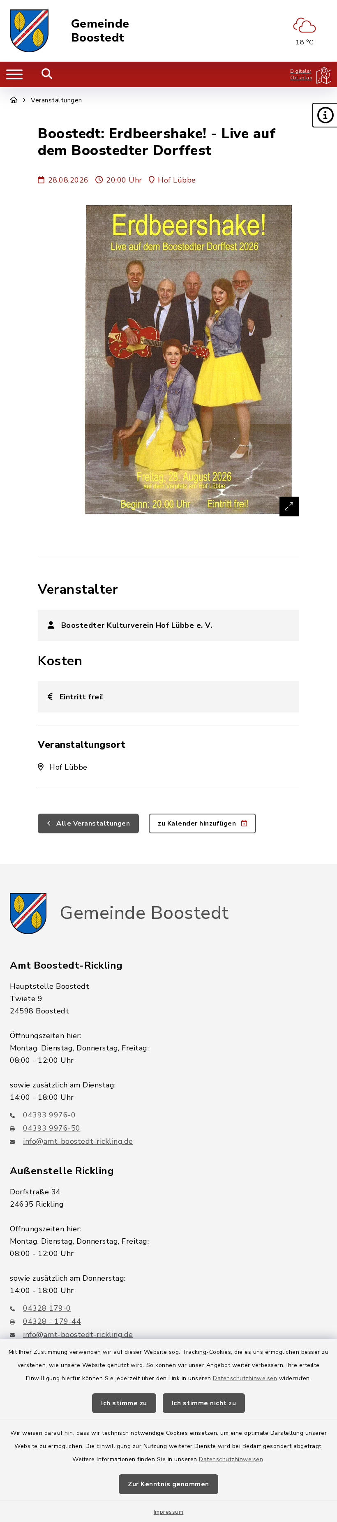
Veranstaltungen (56, 100)
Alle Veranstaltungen (92, 823)
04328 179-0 (47, 1308)
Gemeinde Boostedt (100, 31)
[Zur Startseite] (14, 100)
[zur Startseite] (29, 31)
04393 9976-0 (49, 1115)
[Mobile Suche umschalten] (47, 74)
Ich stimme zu (124, 1403)
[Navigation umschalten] (14, 74)
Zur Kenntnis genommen (168, 1484)
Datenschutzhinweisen (245, 1378)
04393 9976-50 (52, 1128)
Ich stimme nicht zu (204, 1403)
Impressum (169, 1512)
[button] (324, 115)
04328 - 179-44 (52, 1321)
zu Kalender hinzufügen (198, 823)
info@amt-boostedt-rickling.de (78, 1141)
